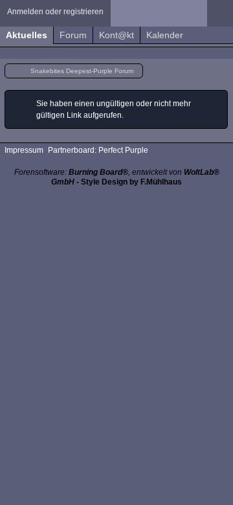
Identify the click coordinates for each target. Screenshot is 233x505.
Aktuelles (26, 35)
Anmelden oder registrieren (55, 11)
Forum (73, 35)
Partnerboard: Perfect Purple (98, 150)
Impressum (24, 150)
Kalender (164, 35)
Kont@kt (116, 35)
